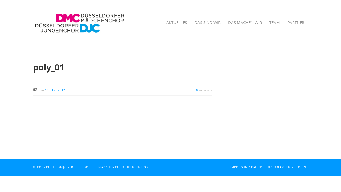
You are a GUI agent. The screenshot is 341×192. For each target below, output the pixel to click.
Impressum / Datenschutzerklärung (260, 167)
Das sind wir (207, 22)
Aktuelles (176, 22)
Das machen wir (245, 22)
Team (274, 22)
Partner (295, 22)
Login (301, 167)
